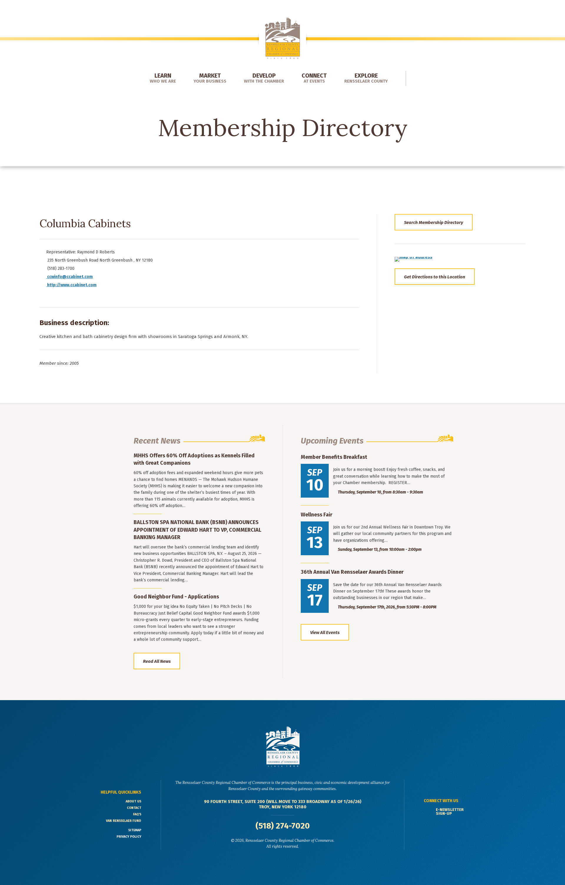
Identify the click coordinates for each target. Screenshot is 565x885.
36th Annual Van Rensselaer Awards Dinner (352, 572)
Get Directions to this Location (434, 277)
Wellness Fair (316, 514)
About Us (133, 801)
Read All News (157, 661)
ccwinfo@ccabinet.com (70, 276)
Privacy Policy (129, 837)
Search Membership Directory (433, 222)
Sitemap (134, 830)
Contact (134, 808)
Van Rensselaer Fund (123, 821)
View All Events (325, 632)
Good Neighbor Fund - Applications (176, 596)
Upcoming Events (332, 441)
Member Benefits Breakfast (334, 457)
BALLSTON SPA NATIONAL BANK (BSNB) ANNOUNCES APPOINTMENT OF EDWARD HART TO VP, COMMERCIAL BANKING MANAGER (197, 529)
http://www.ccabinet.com (71, 284)
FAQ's (137, 814)
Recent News (157, 441)
